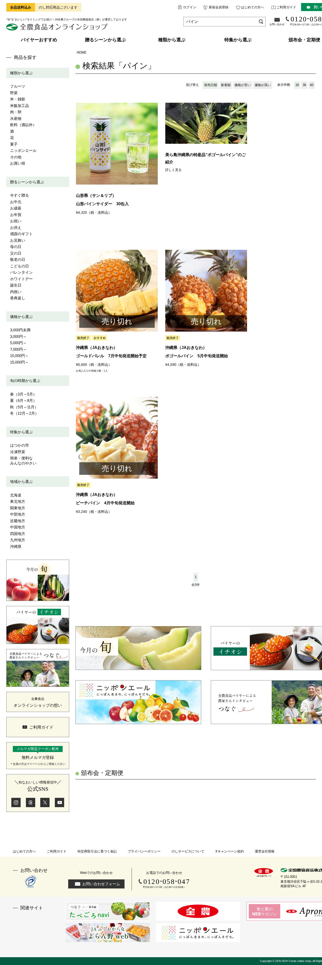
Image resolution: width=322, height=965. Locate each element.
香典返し (17, 298)
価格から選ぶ (21, 316)
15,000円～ (19, 362)
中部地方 (17, 514)
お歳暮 (15, 208)
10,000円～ (19, 355)
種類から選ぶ (21, 73)
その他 (15, 157)
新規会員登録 (218, 7)
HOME (82, 52)
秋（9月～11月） (24, 407)
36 (304, 85)
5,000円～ (18, 343)
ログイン (189, 7)
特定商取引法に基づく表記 (97, 851)
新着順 (226, 85)
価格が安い (242, 85)
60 (311, 85)
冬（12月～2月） (24, 413)
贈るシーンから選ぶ (27, 182)
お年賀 (15, 214)
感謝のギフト (21, 234)
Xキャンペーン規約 (229, 851)
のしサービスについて (188, 851)
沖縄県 (15, 546)
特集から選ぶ (21, 432)
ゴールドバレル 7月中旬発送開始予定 (111, 356)
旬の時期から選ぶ (25, 380)
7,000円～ (18, 349)
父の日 (15, 253)
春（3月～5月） (23, 394)
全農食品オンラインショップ (57, 28)
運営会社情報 (264, 851)
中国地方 (17, 527)
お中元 (15, 202)
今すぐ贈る (19, 195)
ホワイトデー (21, 279)
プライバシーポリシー (144, 851)
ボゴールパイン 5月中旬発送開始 (196, 356)
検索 (261, 21)
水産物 (15, 118)
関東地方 (17, 508)
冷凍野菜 (17, 452)
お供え (15, 227)
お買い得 (17, 163)
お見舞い (17, 240)
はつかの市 (19, 445)
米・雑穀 (17, 99)
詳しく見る (173, 170)
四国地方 (17, 533)
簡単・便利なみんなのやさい (23, 460)
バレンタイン (21, 272)
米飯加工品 (19, 105)
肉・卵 (15, 112)
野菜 (14, 93)
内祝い (15, 292)
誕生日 (15, 285)
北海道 (15, 495)
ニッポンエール (23, 150)
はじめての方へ (252, 7)
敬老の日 (17, 259)
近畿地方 (17, 521)
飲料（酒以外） (23, 125)
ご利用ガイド (286, 7)
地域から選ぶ (21, 481)
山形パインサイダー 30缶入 (102, 204)
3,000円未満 (20, 330)
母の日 (15, 246)
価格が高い (263, 85)
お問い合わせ (277, 24)
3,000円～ (18, 336)
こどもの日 (19, 266)
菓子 (14, 144)
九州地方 (17, 540)
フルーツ (17, 86)
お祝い (15, 221)
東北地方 (17, 501)
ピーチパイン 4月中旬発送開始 (105, 503)
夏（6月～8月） (23, 400)
